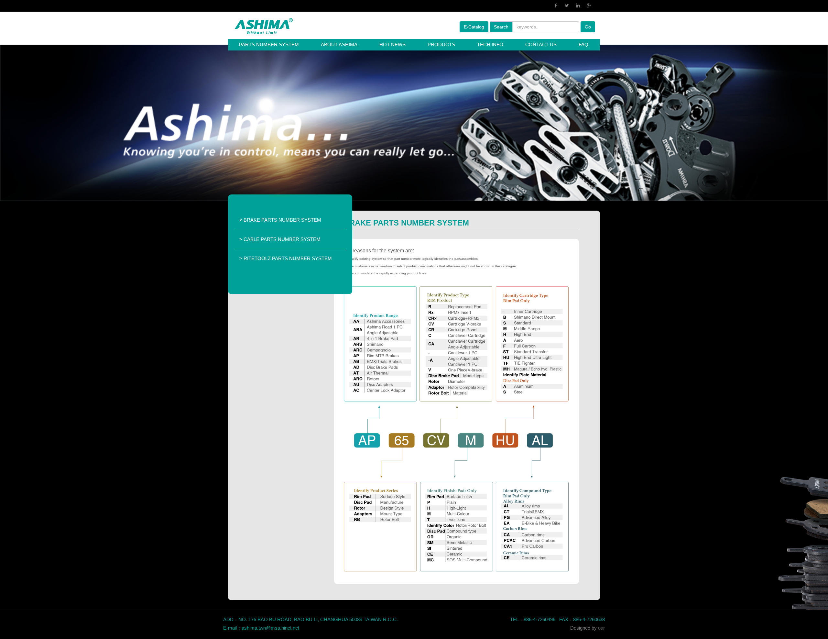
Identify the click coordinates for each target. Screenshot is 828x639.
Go (588, 26)
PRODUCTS (441, 44)
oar (601, 628)
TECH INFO (490, 44)
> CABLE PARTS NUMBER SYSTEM (280, 239)
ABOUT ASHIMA (339, 44)
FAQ (583, 44)
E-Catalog (474, 26)
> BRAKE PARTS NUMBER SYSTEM (280, 220)
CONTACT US (541, 44)
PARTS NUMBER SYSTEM (269, 44)
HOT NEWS (392, 44)
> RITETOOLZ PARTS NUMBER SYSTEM (285, 258)
